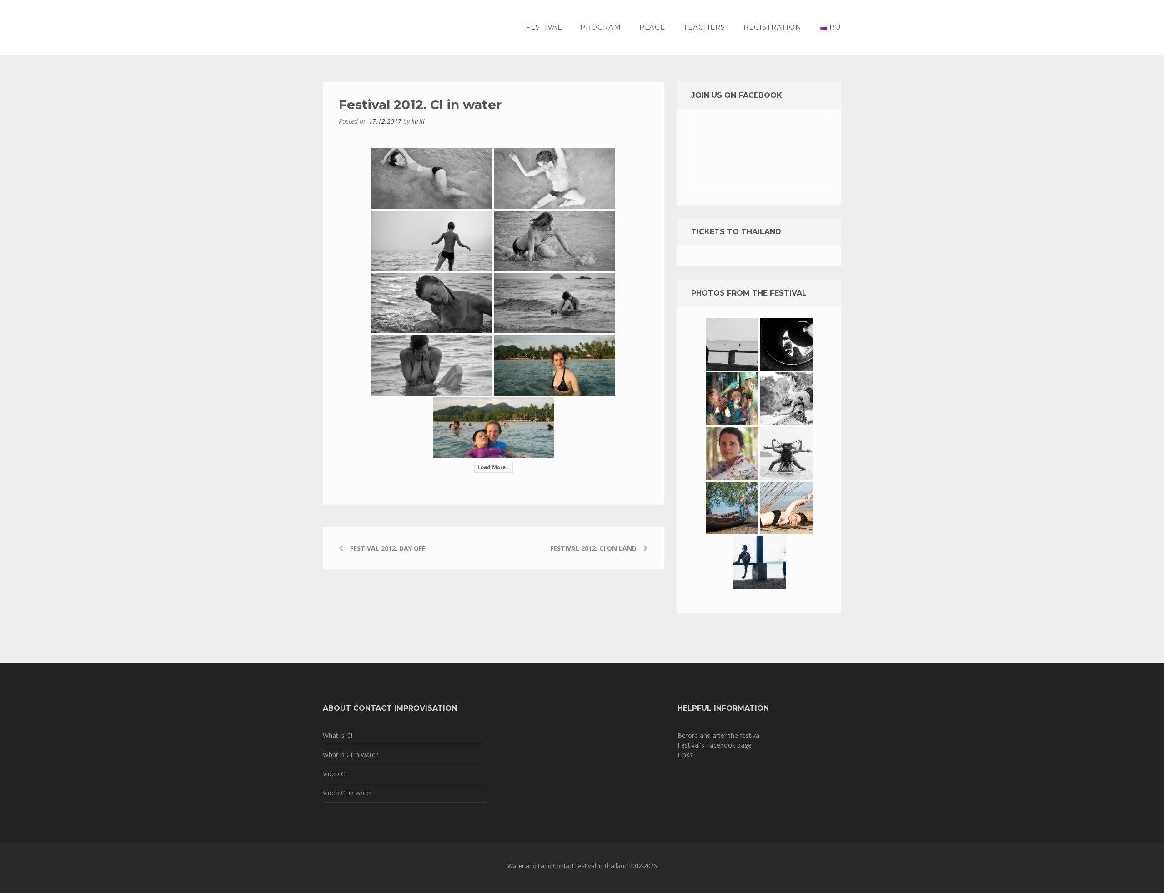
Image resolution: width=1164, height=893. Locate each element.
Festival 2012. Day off (387, 548)
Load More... (493, 467)
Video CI (335, 773)
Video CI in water (347, 792)
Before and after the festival (719, 735)
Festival (544, 27)
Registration (772, 27)
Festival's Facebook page (714, 745)
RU (834, 27)
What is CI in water (350, 754)
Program (600, 27)
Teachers (704, 27)
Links (684, 754)
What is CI (337, 735)
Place (652, 27)
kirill (418, 121)
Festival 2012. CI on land (593, 548)
